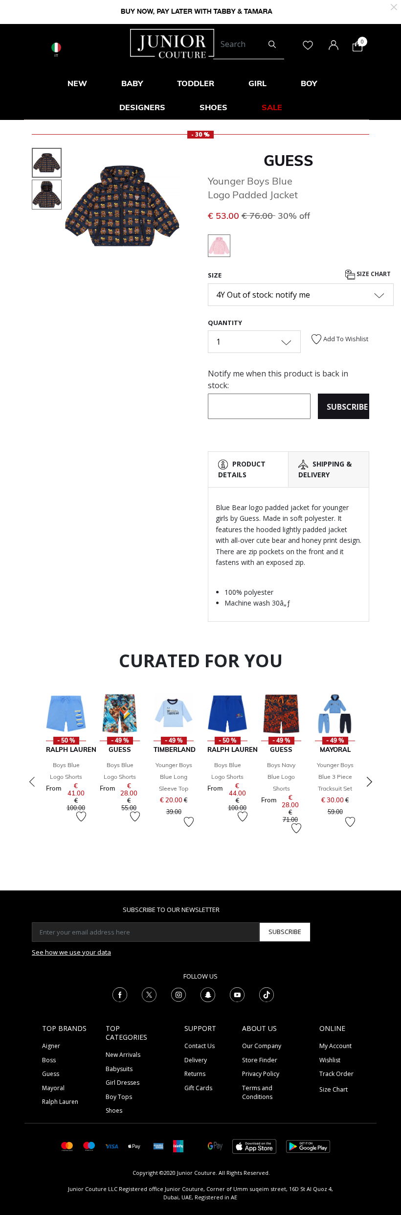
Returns (194, 1074)
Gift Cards (198, 1088)
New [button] (77, 83)
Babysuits (119, 1069)
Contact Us (199, 1046)
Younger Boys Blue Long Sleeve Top (174, 776)
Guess (288, 160)
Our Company (261, 1046)
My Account (335, 1046)
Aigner (51, 1046)
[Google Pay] (215, 1145)
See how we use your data (71, 952)
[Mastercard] (67, 1145)
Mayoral (53, 1088)
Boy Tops (119, 1097)
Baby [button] (132, 83)
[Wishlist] (81, 816)
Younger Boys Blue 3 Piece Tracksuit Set (335, 776)
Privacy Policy (260, 1074)
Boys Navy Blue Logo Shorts (281, 776)
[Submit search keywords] (272, 44)
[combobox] (248, 44)
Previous (31, 781)
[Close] (394, 6)
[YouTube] (237, 994)
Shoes (114, 1110)
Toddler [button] (195, 83)
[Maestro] (89, 1145)
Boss (49, 1060)
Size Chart (373, 274)
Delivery (195, 1060)
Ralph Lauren (60, 1102)
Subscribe (284, 931)
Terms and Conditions (257, 1092)
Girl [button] (257, 83)
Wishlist (329, 1060)
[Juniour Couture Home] (172, 42)
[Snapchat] (207, 994)
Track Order (336, 1074)
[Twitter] (149, 994)
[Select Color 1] (219, 247)
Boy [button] (309, 83)
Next (369, 781)
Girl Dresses (122, 1082)
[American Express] (158, 1145)
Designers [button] (142, 107)
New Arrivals (123, 1055)
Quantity (225, 322)
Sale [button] (272, 107)
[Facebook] (119, 994)
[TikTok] (266, 994)
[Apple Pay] (134, 1145)
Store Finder (259, 1060)
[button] (74, 231)
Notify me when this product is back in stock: (278, 379)
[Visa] (111, 1145)
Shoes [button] (213, 107)
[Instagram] (178, 994)
